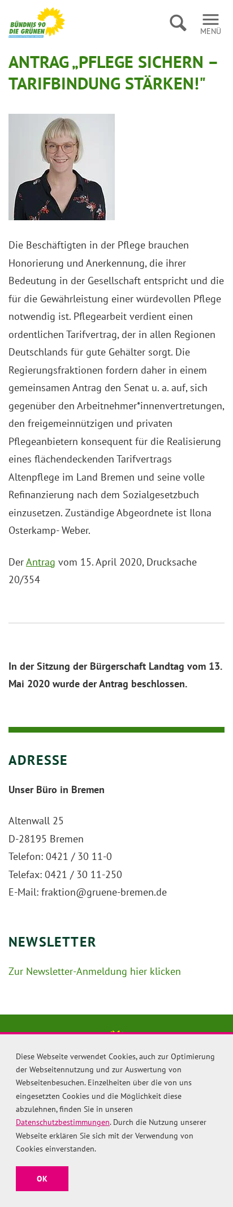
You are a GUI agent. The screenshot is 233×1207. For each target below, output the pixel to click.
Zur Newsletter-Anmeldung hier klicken (94, 971)
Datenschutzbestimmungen (63, 1122)
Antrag (40, 561)
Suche (178, 23)
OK (42, 1179)
